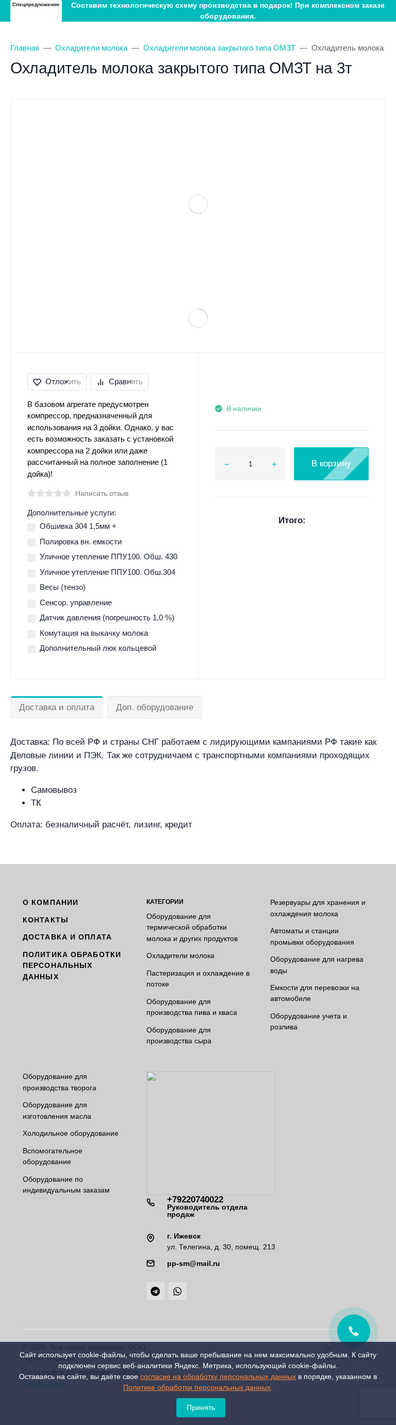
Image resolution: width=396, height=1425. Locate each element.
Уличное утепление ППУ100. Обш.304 (107, 572)
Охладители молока (180, 955)
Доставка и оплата (56, 707)
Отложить (63, 381)
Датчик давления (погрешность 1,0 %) (107, 617)
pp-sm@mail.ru (193, 1263)
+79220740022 (207, 1206)
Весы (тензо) (63, 587)
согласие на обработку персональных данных (218, 1376)
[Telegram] (155, 1291)
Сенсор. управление (76, 602)
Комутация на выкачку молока (94, 633)
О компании (50, 902)
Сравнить (126, 381)
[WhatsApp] (178, 1291)
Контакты (46, 920)
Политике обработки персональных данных (197, 1387)
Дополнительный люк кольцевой (98, 648)
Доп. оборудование (154, 707)
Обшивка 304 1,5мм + (78, 526)
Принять (201, 1407)
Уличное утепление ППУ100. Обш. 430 (108, 556)
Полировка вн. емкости (81, 541)
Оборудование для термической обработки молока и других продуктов (192, 927)
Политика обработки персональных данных (72, 965)
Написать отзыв (101, 493)
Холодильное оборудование (71, 1133)
